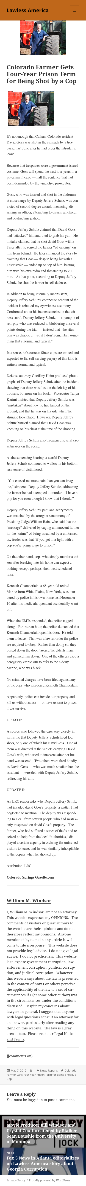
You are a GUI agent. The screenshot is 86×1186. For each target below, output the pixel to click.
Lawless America (28, 10)
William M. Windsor (29, 900)
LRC (27, 865)
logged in (35, 1099)
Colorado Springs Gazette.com (30, 877)
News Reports (49, 1070)
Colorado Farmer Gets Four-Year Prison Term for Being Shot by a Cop (42, 1075)
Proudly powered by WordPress (49, 1180)
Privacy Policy (16, 1180)
